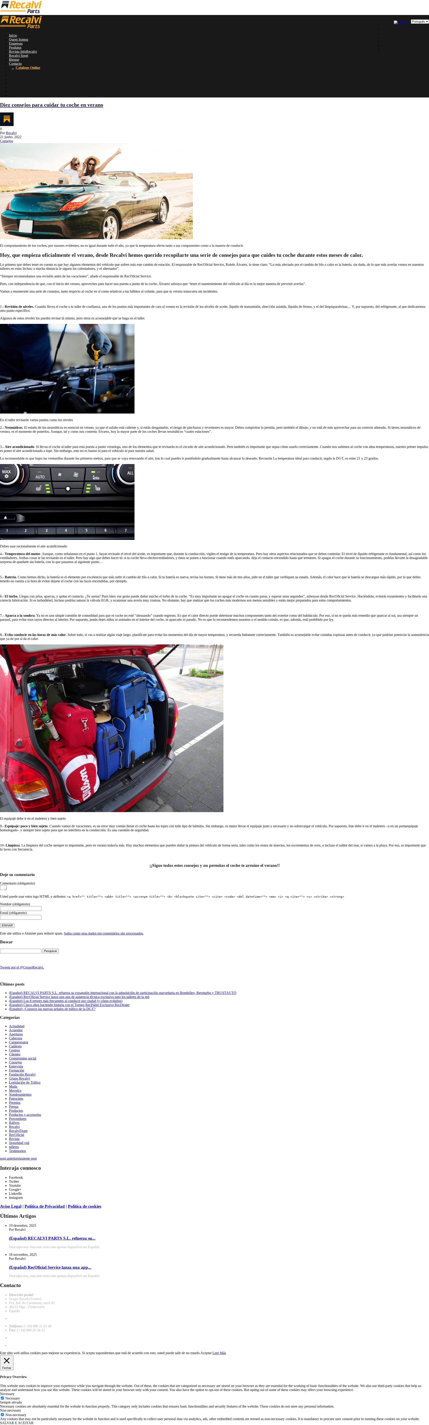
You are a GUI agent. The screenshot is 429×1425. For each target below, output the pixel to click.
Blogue (14, 59)
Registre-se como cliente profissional (34, 1345)
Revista (14, 1139)
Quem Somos (18, 39)
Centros (14, 1050)
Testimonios (17, 1151)
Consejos (6, 141)
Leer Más (219, 1353)
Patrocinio (16, 1098)
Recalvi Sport (18, 55)
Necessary (12, 1398)
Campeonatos (18, 1042)
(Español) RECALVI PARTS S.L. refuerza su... (52, 1238)
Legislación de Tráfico (24, 1082)
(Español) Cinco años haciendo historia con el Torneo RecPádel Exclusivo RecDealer (69, 1005)
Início (13, 35)
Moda (13, 1086)
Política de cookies (84, 1206)
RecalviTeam (18, 1131)
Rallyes (14, 1123)
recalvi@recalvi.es (22, 1318)
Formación (16, 1070)
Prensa (13, 1106)
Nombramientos (20, 1094)
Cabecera (15, 1038)
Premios (14, 1102)
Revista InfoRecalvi (23, 51)
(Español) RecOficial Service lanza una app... (50, 1267)
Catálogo (15, 1046)
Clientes (14, 1054)
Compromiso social (22, 1058)
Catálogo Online (28, 68)
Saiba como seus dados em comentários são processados (103, 933)
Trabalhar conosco (22, 1338)
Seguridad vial (19, 1143)
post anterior (8, 1158)
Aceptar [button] (206, 1353)
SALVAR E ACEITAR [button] (17, 1423)
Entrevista (16, 1066)
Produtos (15, 47)
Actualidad (16, 1026)
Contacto (15, 63)
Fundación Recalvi (22, 1074)
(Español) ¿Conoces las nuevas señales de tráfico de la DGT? (52, 1009)
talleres (14, 1147)
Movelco (15, 1090)
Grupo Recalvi (19, 1078)
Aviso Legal (10, 1206)
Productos (16, 1111)
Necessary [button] (7, 1394)
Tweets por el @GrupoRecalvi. (22, 967)
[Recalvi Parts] (21, 13)
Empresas (16, 43)
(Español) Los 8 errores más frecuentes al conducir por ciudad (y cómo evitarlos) (65, 1001)
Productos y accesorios (25, 1115)
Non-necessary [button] (10, 1410)
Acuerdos (16, 1030)
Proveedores (17, 1119)
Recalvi (11, 133)
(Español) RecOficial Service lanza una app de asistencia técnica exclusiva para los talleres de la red (79, 997)
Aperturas (16, 1034)
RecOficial (16, 1135)
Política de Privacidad (45, 1206)
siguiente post (27, 1158)
